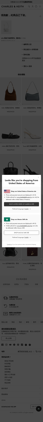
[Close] (38, 177)
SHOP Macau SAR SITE (21, 233)
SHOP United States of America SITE (21, 204)
